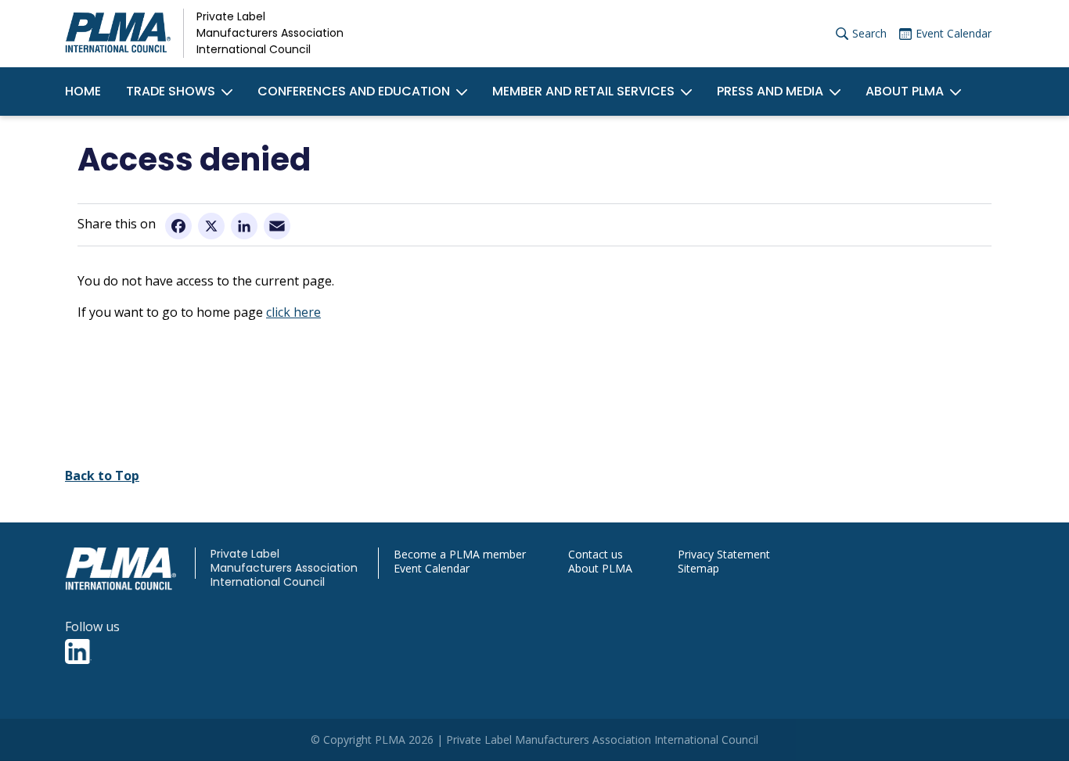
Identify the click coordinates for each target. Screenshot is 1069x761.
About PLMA (905, 91)
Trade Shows (170, 91)
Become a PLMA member (460, 554)
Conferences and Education (353, 91)
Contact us (595, 554)
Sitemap (698, 569)
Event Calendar (954, 33)
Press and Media (770, 91)
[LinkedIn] (244, 225)
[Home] (118, 33)
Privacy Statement (724, 554)
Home (83, 91)
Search (869, 33)
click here (293, 312)
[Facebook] (178, 225)
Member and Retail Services (583, 91)
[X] (211, 225)
